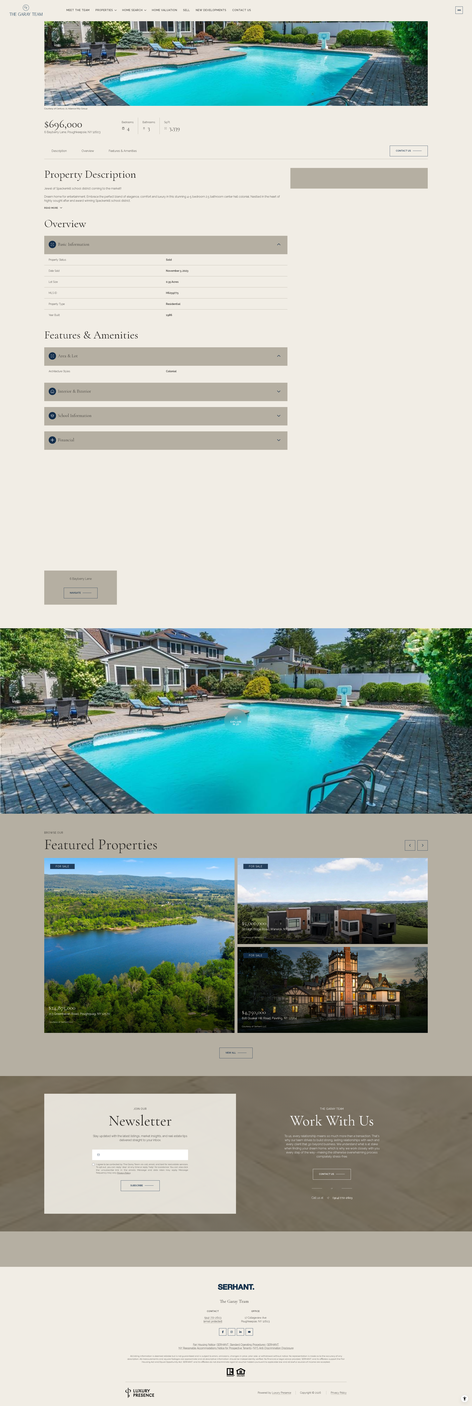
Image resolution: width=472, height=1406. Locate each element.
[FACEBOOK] (222, 1332)
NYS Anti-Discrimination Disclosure (273, 1348)
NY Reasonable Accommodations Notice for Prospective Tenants (215, 1348)
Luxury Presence (281, 1392)
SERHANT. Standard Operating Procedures (241, 1344)
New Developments (211, 10)
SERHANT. (273, 1344)
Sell (186, 10)
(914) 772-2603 (342, 1198)
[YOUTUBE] (249, 1332)
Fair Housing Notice (204, 1344)
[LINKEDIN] (240, 1332)
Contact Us (241, 10)
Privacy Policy (123, 1173)
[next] (422, 845)
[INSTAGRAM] (231, 1332)
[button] (409, 151)
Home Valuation (164, 10)
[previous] (410, 845)
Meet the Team (78, 10)
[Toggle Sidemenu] (459, 10)
